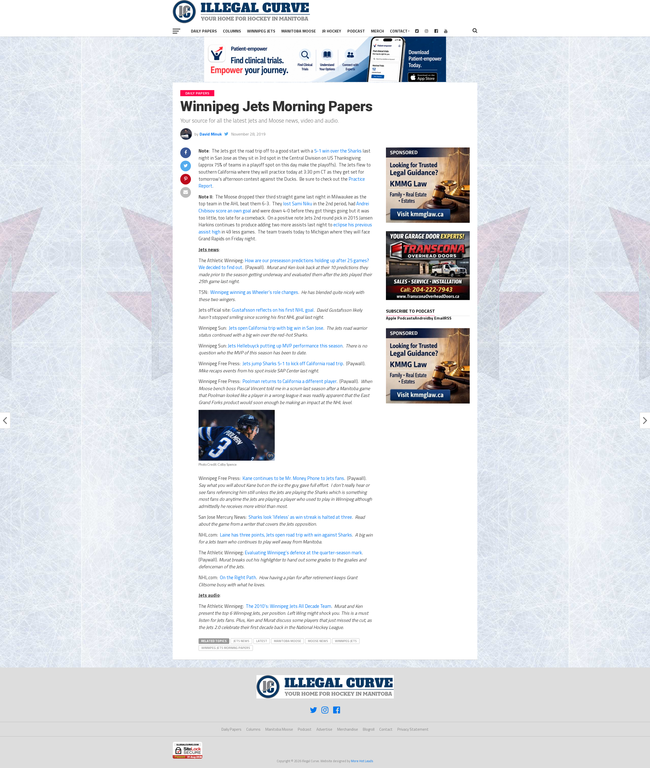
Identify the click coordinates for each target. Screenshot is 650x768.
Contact (399, 31)
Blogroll (369, 729)
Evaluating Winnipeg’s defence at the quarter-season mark (303, 552)
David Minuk (211, 134)
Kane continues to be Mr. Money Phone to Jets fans (293, 478)
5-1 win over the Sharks (338, 150)
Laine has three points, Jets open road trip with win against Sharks (286, 534)
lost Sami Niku (297, 203)
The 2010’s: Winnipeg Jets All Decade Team (288, 606)
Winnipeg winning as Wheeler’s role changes (254, 292)
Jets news (241, 640)
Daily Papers (204, 31)
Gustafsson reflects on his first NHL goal (273, 309)
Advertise (324, 729)
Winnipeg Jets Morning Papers (225, 647)
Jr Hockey (331, 31)
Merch (377, 31)
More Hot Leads (362, 760)
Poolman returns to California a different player (289, 381)
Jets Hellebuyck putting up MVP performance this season (285, 345)
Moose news (318, 640)
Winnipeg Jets (261, 31)
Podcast (356, 31)
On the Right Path (238, 577)
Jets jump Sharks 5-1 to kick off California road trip (292, 363)
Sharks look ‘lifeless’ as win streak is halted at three (300, 517)
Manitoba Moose (298, 31)
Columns (232, 31)
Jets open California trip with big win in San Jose (276, 327)
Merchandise (347, 729)
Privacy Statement (413, 729)
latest (261, 640)
